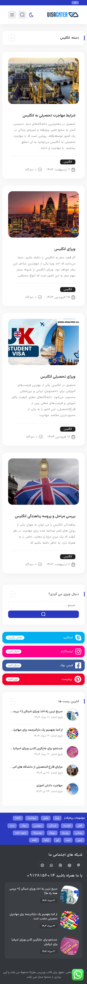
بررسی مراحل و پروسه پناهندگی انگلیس (45, 516)
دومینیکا (37, 833)
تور (57, 840)
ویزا (57, 818)
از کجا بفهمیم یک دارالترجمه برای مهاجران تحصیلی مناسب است (36, 730)
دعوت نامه (20, 833)
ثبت (68, 840)
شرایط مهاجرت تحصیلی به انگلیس (49, 115)
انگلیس (68, 162)
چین (79, 840)
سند (12, 826)
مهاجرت (32, 818)
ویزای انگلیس (64, 249)
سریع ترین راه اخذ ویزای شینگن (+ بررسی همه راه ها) (36, 711)
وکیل (45, 818)
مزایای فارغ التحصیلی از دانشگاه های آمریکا (36, 767)
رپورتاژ (52, 833)
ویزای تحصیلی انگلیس (57, 376)
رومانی (79, 833)
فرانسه (67, 826)
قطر (80, 826)
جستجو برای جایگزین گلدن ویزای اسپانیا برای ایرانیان (36, 748)
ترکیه (46, 840)
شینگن (52, 826)
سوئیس (38, 826)
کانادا (17, 818)
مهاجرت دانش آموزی (49, 785)
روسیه (65, 833)
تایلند (34, 840)
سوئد (24, 826)
